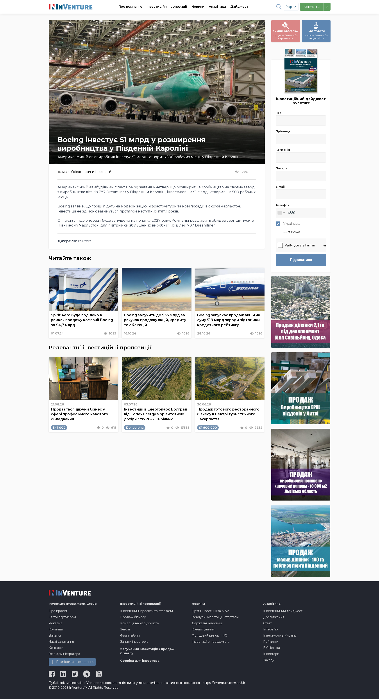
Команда (56, 629)
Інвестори (271, 654)
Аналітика (217, 7)
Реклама (55, 623)
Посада (281, 168)
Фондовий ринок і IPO (209, 635)
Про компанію (130, 7)
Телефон (283, 205)
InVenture (73, 604)
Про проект (58, 611)
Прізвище (283, 131)
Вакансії (55, 635)
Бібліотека (271, 648)
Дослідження (273, 617)
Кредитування (203, 629)
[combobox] (281, 213)
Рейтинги (270, 642)
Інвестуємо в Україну (280, 635)
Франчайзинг (130, 635)
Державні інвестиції (207, 623)
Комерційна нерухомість (139, 623)
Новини (197, 7)
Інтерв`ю (270, 629)
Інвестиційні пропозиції (167, 7)
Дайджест (239, 7)
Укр (289, 7)
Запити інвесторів (134, 642)
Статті (267, 623)
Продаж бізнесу (133, 617)
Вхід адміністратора (64, 654)
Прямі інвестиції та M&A (210, 611)
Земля (125, 629)
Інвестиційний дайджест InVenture (301, 101)
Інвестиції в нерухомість (210, 642)
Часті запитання (61, 642)
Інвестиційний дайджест (282, 611)
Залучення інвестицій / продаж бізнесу (147, 651)
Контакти (56, 648)
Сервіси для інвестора (139, 661)
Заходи (269, 660)
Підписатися (301, 260)
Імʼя (278, 112)
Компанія (283, 149)
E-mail (280, 186)
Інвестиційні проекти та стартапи (146, 611)
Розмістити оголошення (75, 662)
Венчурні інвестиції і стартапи (215, 617)
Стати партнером (62, 617)
